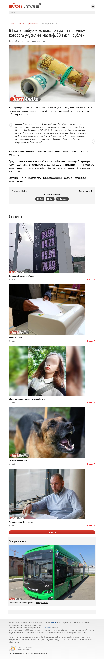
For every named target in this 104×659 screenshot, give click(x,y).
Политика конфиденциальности (36, 653)
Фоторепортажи (17, 541)
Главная (11, 24)
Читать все (90, 279)
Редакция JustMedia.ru (19, 191)
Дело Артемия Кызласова (21, 522)
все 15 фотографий (42, 602)
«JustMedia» (48, 627)
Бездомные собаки (18, 460)
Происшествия (32, 24)
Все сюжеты (52, 532)
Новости (21, 24)
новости (53, 622)
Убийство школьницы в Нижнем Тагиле (27, 399)
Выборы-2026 (15, 337)
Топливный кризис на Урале (22, 276)
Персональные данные (16, 653)
